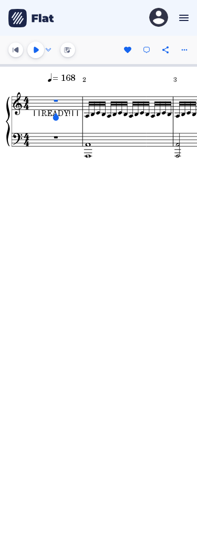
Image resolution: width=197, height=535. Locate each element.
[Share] (165, 50)
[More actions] (184, 50)
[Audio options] (48, 49)
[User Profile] (158, 18)
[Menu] (183, 18)
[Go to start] (15, 50)
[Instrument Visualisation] (67, 50)
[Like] (127, 49)
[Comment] (146, 49)
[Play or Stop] (35, 49)
